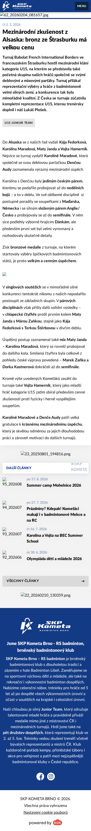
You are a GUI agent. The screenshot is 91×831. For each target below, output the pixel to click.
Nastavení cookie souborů (46, 812)
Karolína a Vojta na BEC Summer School (55, 538)
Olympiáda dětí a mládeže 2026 (54, 559)
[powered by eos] (45, 822)
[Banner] (45, 454)
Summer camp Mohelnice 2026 (54, 485)
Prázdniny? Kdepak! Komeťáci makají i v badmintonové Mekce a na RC (56, 514)
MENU (81, 6)
